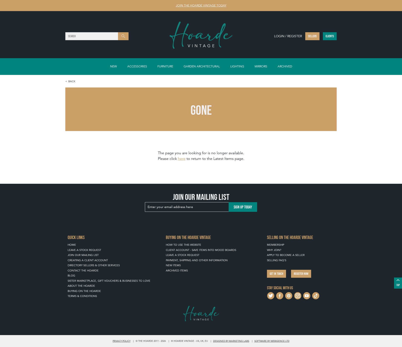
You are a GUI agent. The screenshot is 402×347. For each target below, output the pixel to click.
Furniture (165, 66)
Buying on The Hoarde (84, 291)
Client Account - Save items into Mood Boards (201, 250)
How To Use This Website (183, 245)
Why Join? (274, 250)
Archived (285, 66)
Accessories (137, 66)
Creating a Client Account (88, 260)
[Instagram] (298, 295)
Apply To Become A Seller (286, 255)
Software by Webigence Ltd (271, 340)
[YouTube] (307, 295)
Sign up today (243, 207)
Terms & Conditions (82, 296)
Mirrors (261, 66)
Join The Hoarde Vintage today (201, 5)
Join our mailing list (83, 255)
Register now (301, 274)
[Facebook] (279, 295)
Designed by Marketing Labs (231, 340)
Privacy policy (121, 340)
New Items (173, 265)
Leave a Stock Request (84, 250)
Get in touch (276, 274)
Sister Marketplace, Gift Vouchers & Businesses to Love (109, 281)
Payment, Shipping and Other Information (197, 260)
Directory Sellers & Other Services (94, 265)
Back (71, 81)
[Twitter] (270, 295)
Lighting (237, 66)
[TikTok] (316, 295)
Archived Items (177, 270)
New (113, 66)
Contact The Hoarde (83, 270)
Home (72, 245)
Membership (275, 245)
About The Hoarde (81, 286)
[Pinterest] (288, 295)
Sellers (312, 36)
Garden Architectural (202, 66)
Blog (71, 275)
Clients (330, 36)
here (182, 158)
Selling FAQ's (276, 260)
